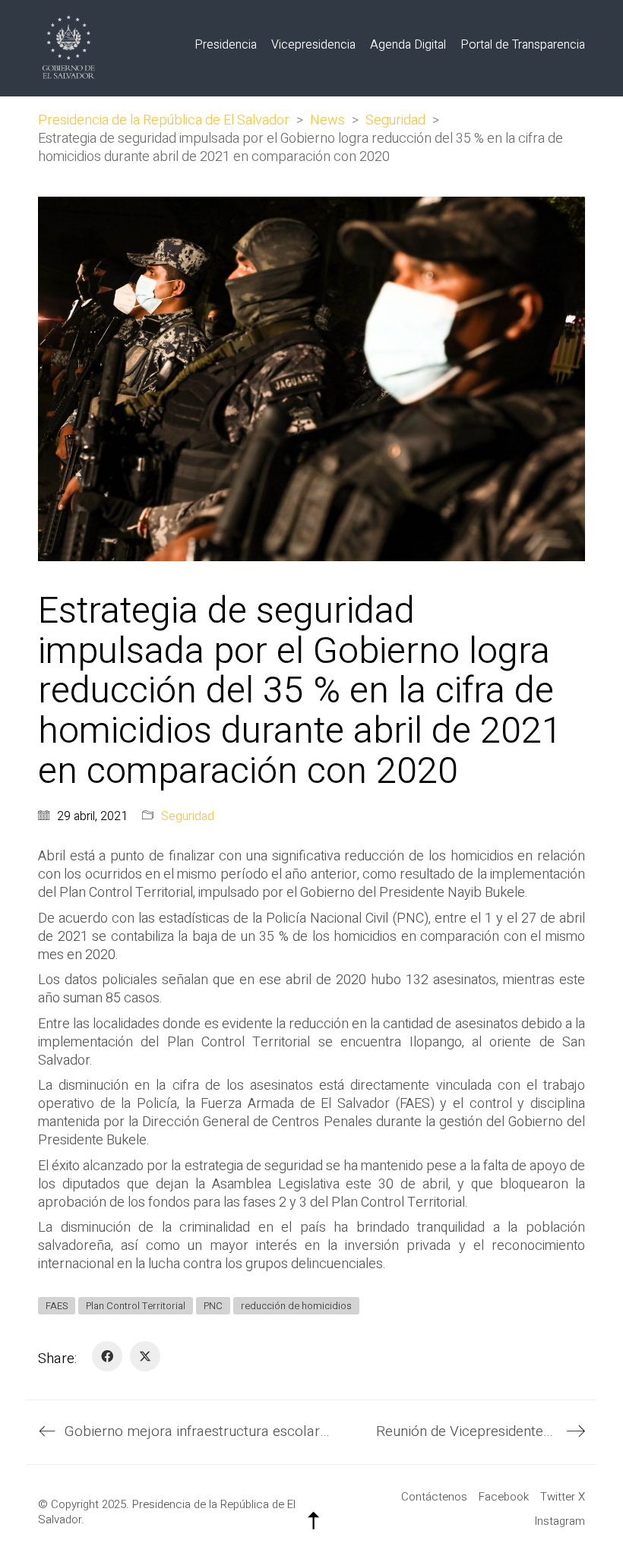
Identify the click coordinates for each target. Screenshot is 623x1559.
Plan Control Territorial (135, 1306)
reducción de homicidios (296, 1306)
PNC (213, 1306)
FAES (57, 1306)
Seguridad (187, 817)
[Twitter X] (145, 1356)
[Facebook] (107, 1356)
